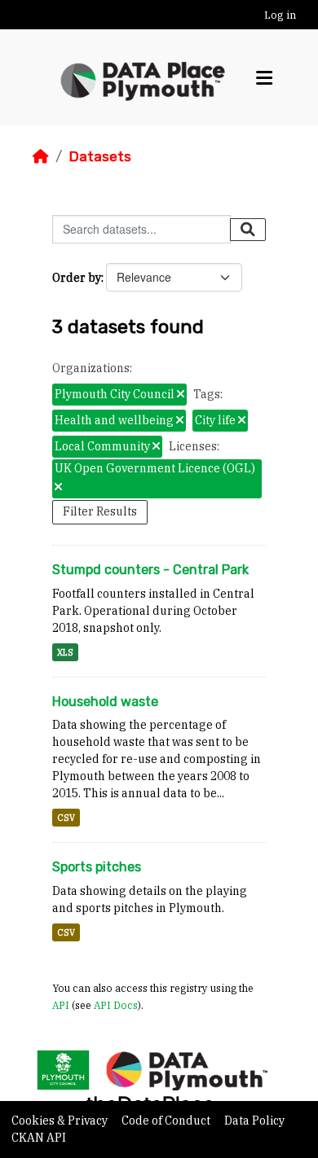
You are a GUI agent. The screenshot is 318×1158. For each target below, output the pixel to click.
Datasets (99, 156)
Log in (280, 15)
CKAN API (38, 1137)
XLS (65, 652)
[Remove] (180, 395)
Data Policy (254, 1120)
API (60, 1004)
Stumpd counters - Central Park (150, 569)
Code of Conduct (167, 1120)
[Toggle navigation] (264, 77)
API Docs (116, 1004)
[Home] (41, 156)
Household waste (105, 701)
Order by (76, 277)
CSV (66, 817)
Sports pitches (96, 867)
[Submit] (248, 229)
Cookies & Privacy (60, 1120)
